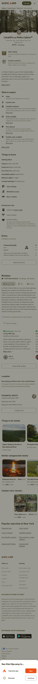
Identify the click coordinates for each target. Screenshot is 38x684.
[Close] (19, 342)
